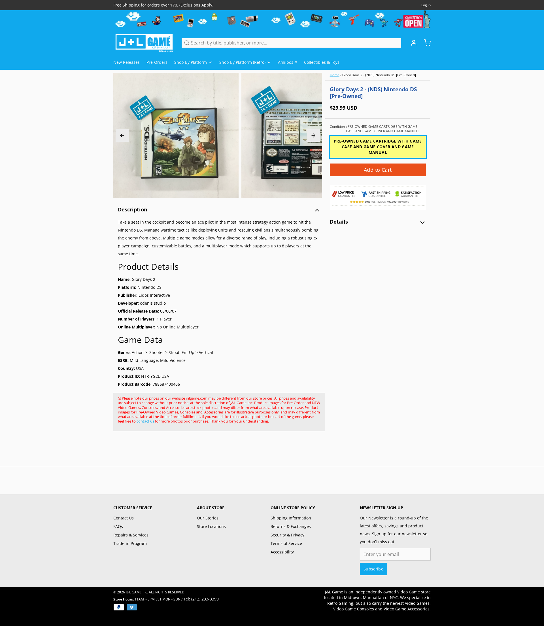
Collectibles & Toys (321, 62)
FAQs (118, 526)
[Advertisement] (216, 452)
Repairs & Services (130, 535)
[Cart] (425, 42)
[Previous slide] (122, 135)
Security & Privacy (287, 535)
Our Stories (207, 518)
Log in (426, 5)
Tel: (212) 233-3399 (201, 599)
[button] (378, 170)
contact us (145, 421)
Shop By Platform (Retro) (242, 62)
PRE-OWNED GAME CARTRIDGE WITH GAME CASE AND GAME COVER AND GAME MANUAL (378, 146)
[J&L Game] (144, 43)
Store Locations (211, 526)
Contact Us (123, 518)
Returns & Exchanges (291, 526)
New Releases (126, 62)
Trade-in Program (130, 543)
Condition (374, 128)
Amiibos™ (287, 62)
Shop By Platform (190, 62)
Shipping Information (291, 518)
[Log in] (411, 42)
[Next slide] (313, 135)
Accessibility (282, 552)
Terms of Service (286, 543)
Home (334, 75)
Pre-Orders (156, 62)
